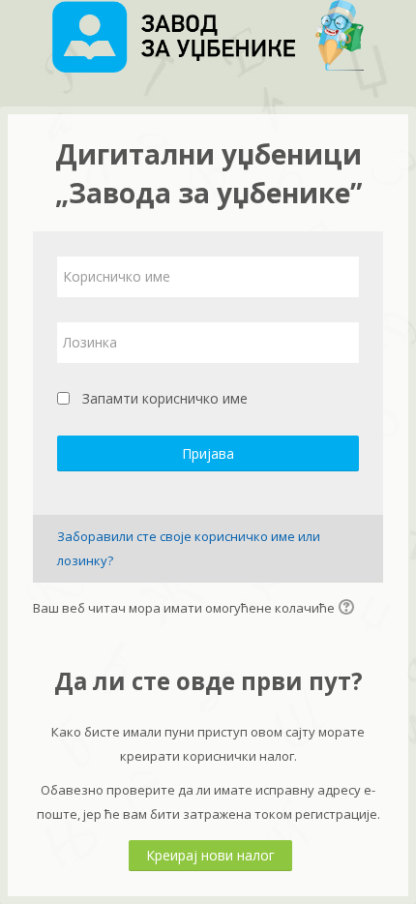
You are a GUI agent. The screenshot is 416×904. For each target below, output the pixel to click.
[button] (349, 608)
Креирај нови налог (210, 855)
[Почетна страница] (208, 39)
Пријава (208, 453)
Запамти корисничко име (165, 398)
